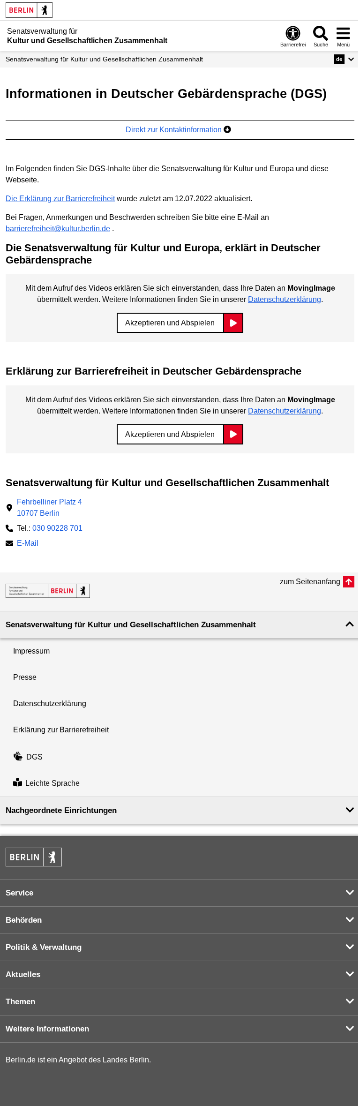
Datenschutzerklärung (284, 299)
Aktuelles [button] (23, 974)
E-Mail (27, 544)
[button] (344, 59)
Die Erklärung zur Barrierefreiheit (60, 199)
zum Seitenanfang (310, 582)
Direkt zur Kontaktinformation (175, 130)
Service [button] (19, 892)
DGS (34, 757)
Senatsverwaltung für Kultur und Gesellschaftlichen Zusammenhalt (104, 59)
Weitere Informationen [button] (47, 1028)
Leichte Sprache (52, 783)
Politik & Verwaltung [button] (44, 947)
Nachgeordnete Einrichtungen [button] (61, 810)
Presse (25, 677)
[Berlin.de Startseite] (29, 10)
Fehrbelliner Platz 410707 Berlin (49, 507)
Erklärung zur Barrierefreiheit (61, 730)
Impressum (31, 651)
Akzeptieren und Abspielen (170, 323)
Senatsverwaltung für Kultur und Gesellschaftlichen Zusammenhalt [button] (131, 624)
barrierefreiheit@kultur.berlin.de (58, 229)
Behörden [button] (24, 920)
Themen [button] (20, 1001)
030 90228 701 (57, 528)
